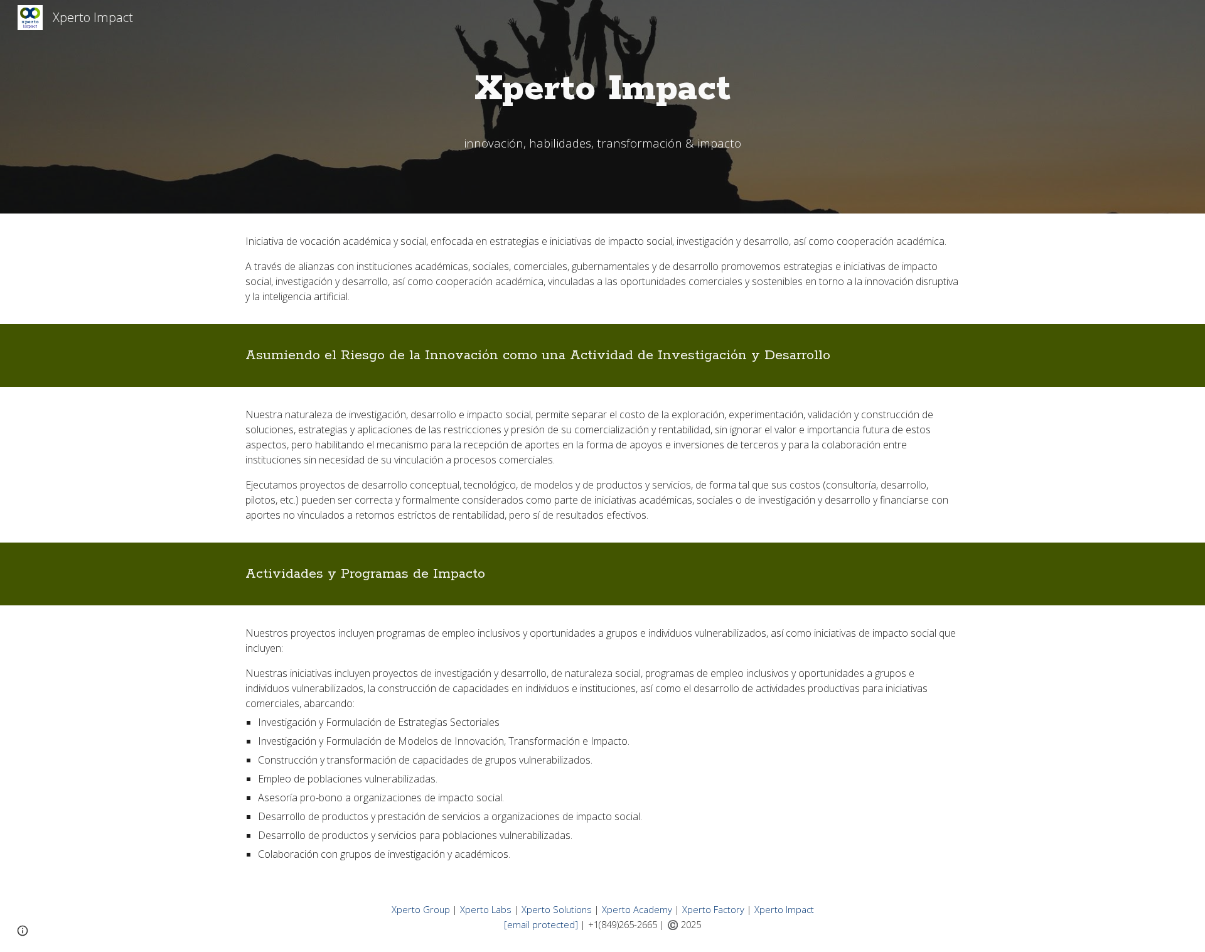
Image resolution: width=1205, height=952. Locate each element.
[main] (602, 89)
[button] (22, 930)
